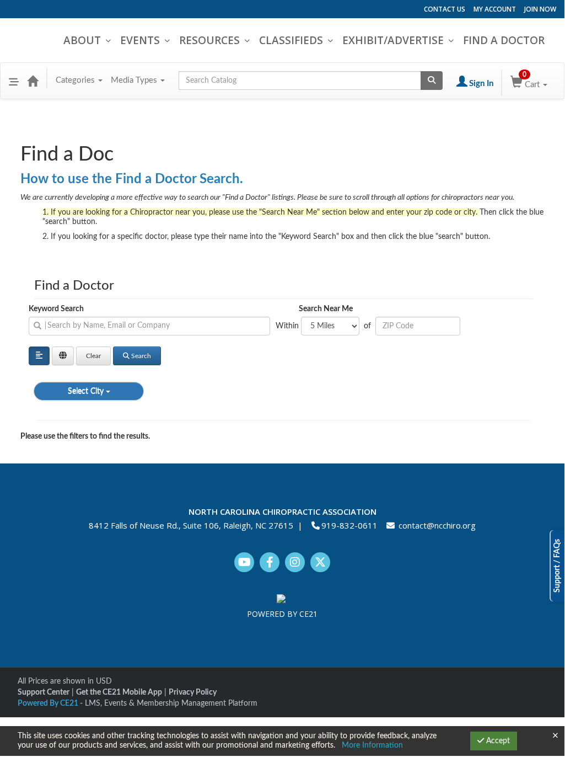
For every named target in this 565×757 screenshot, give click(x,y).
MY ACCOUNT (494, 9)
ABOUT (82, 40)
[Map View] (63, 355)
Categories (76, 80)
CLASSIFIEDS (291, 40)
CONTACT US (444, 9)
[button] (14, 80)
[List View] (39, 355)
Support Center (43, 692)
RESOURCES (209, 40)
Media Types (135, 80)
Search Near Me (326, 309)
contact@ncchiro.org (437, 525)
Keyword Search (56, 309)
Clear (93, 356)
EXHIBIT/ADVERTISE (393, 40)
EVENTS (140, 40)
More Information (372, 745)
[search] (149, 326)
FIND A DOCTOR (504, 40)
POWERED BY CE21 (282, 614)
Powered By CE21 (49, 703)
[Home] (32, 80)
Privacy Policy (193, 692)
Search (141, 356)
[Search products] (432, 80)
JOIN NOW (540, 9)
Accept (497, 741)
